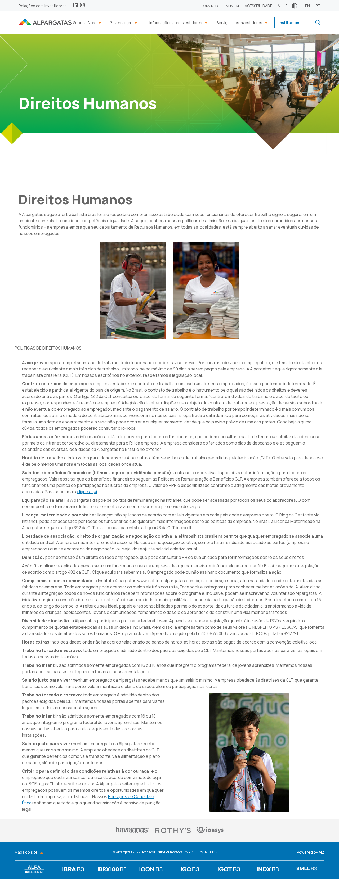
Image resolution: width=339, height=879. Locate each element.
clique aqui (87, 492)
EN (307, 5)
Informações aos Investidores (175, 22)
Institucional (291, 22)
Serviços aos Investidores (239, 22)
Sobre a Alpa (84, 22)
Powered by (310, 852)
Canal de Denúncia (221, 5)
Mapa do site (26, 852)
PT (317, 5)
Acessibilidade (258, 5)
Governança (120, 22)
